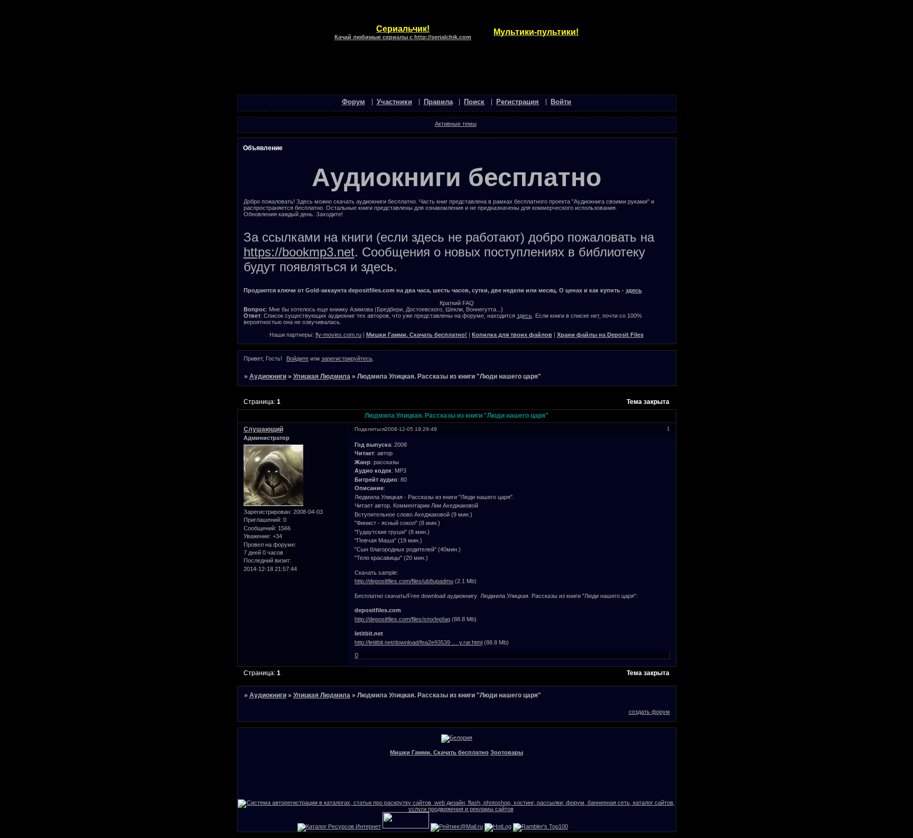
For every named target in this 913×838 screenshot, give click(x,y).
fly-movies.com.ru (338, 334)
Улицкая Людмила (321, 376)
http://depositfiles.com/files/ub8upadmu (404, 581)
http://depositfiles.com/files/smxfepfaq (402, 619)
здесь (634, 290)
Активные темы (456, 124)
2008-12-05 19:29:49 (411, 429)
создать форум (649, 711)
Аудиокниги (267, 376)
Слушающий (263, 429)
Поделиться (370, 429)
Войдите (297, 358)
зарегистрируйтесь (346, 358)
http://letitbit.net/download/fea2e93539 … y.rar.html (418, 642)
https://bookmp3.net (299, 252)
